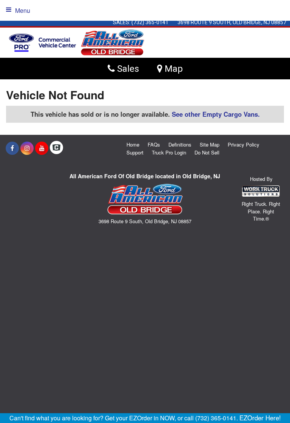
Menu (22, 10)
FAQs (154, 144)
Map (172, 68)
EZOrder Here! (260, 417)
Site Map (209, 144)
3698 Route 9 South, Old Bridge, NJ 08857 (231, 22)
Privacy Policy (243, 144)
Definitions (179, 144)
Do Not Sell (206, 152)
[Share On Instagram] (27, 148)
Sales (127, 68)
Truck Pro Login (169, 152)
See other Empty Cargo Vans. (216, 114)
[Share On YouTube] (41, 148)
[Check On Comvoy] (56, 148)
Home (132, 144)
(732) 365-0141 (149, 22)
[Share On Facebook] (12, 148)
